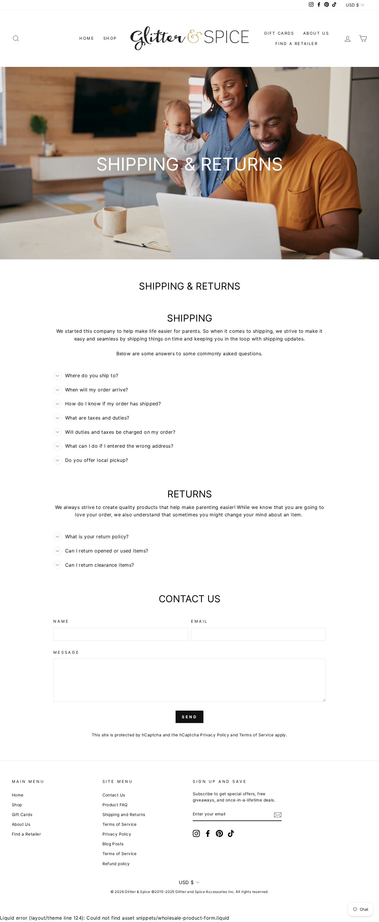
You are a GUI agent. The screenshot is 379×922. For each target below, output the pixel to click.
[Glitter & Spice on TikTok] (231, 833)
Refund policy (116, 863)
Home (86, 38)
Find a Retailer (296, 43)
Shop (110, 38)
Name (61, 621)
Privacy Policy (214, 735)
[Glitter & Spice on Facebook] (207, 833)
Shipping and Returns (123, 814)
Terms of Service (256, 735)
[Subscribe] (278, 814)
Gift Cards (279, 33)
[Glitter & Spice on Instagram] (196, 833)
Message (66, 652)
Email (199, 621)
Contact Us (113, 795)
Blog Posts (113, 843)
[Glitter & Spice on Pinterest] (219, 833)
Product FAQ (115, 804)
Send (189, 716)
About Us (316, 33)
